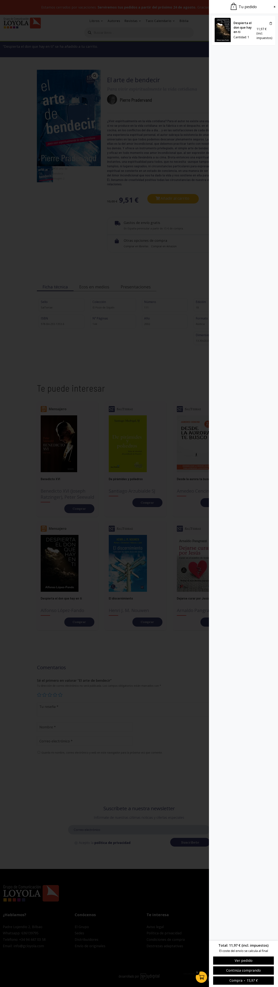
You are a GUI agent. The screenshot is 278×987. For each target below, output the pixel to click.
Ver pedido (243, 960)
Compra (243, 980)
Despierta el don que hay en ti (243, 27)
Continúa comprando (243, 970)
